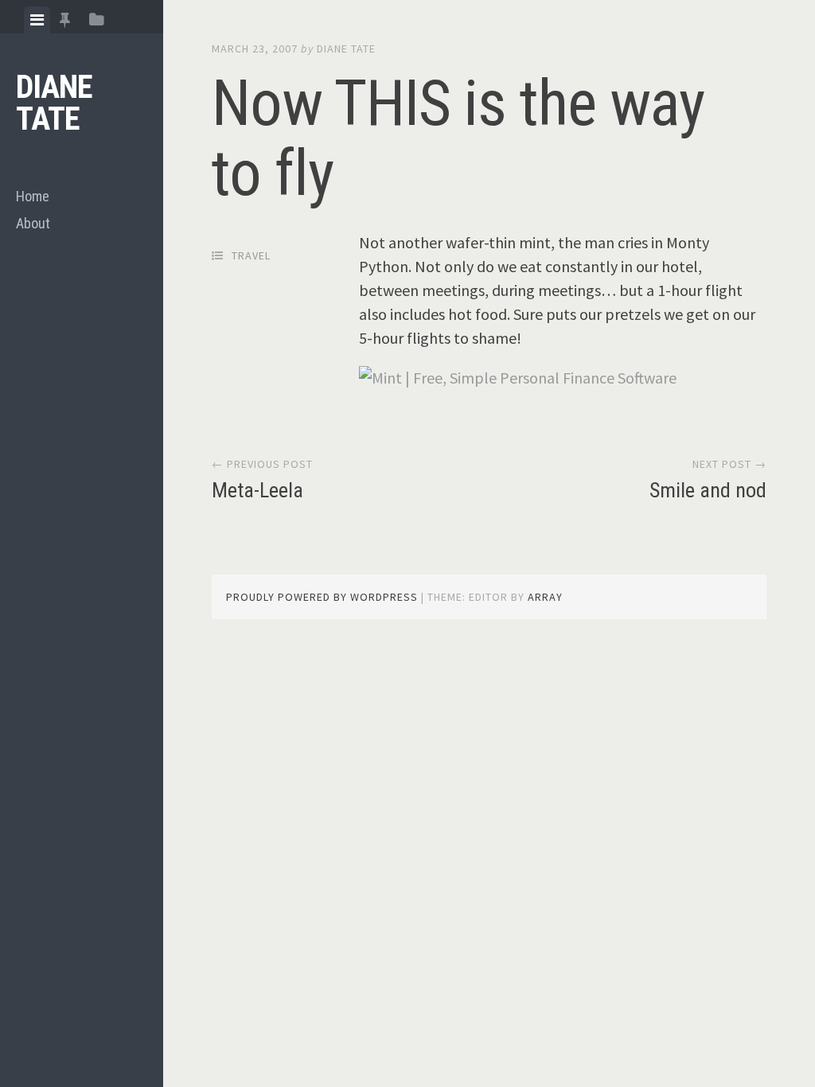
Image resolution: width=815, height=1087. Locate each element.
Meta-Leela (257, 490)
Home (32, 196)
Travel (251, 255)
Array (545, 597)
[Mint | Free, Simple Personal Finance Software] (518, 378)
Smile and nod (707, 490)
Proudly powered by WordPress (322, 597)
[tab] (37, 19)
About (33, 223)
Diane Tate (54, 103)
